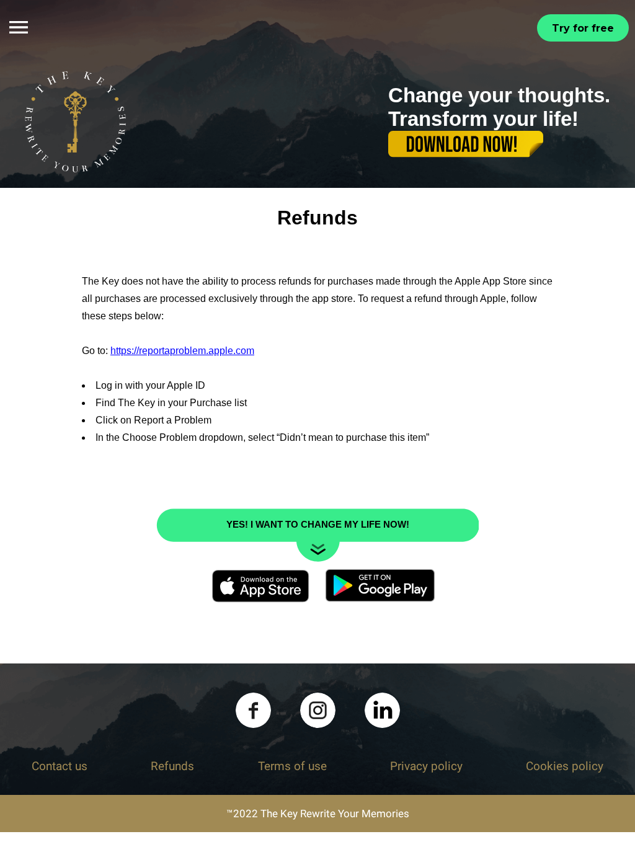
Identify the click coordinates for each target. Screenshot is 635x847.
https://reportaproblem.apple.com (182, 353)
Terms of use (292, 769)
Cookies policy (564, 769)
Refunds (172, 769)
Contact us (59, 769)
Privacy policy (426, 769)
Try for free (583, 28)
